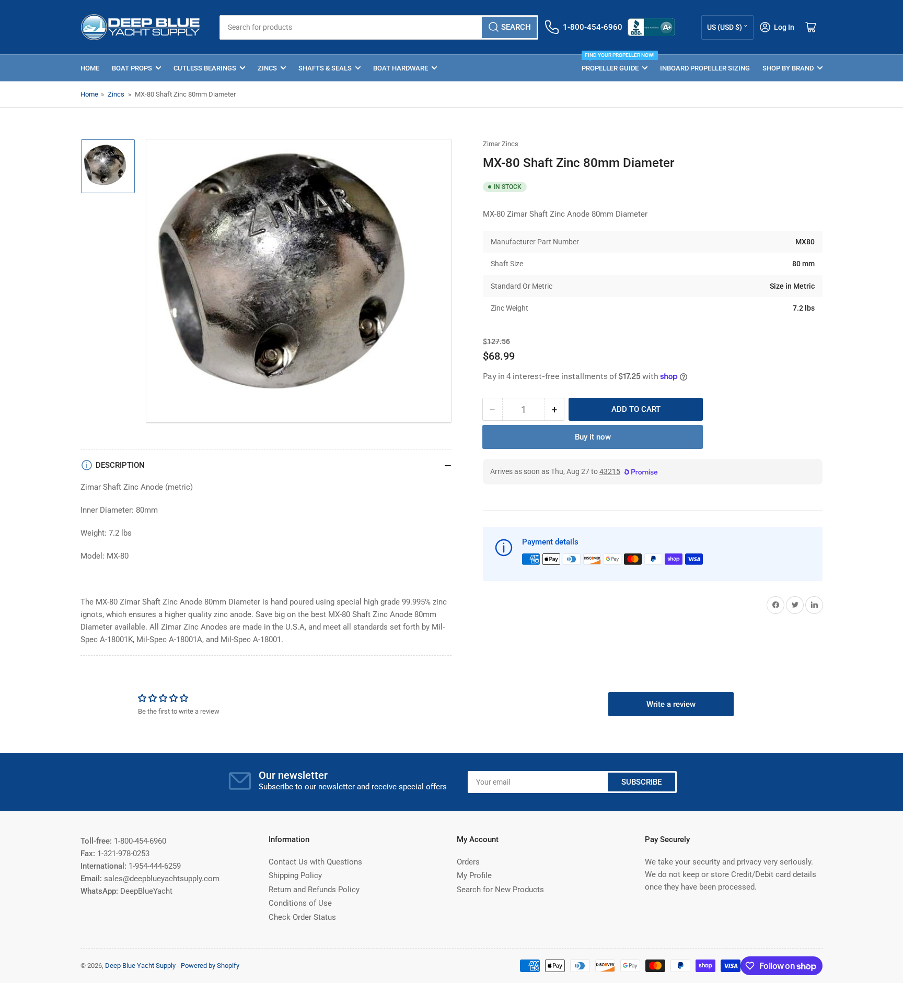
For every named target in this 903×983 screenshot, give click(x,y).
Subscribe (641, 782)
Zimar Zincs (500, 144)
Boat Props (132, 68)
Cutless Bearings (204, 68)
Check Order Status (302, 917)
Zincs (267, 68)
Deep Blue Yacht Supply (140, 965)
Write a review (671, 704)
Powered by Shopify (210, 965)
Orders (468, 862)
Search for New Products (500, 889)
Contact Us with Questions (315, 862)
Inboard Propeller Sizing (705, 68)
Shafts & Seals (325, 68)
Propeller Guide (614, 63)
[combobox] (378, 27)
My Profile (474, 875)
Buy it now (593, 437)
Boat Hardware (400, 68)
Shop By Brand (788, 68)
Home (89, 68)
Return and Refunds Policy (314, 889)
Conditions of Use (300, 903)
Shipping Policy (295, 875)
